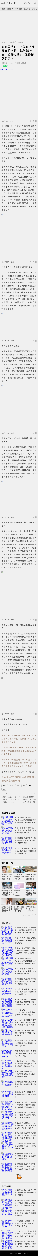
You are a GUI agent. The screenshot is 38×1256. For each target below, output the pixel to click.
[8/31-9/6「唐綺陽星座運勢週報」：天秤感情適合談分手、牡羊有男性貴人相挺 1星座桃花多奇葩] (7, 1023)
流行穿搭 (18, 9)
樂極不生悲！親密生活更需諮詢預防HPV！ (30, 893)
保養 (11, 786)
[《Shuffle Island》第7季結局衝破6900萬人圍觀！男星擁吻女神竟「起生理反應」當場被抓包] (7, 1234)
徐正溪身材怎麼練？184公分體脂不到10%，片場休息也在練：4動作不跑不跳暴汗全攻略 (25, 1126)
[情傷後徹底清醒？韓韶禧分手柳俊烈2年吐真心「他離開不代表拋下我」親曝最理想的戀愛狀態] (7, 1167)
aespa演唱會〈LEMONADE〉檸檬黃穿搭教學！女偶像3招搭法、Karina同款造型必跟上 (25, 1013)
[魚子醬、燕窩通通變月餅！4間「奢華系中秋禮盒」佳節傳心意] (7, 1033)
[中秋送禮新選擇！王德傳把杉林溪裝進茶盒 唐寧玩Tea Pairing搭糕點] (7, 1043)
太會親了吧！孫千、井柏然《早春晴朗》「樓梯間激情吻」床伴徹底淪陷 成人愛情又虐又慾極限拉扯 (25, 1106)
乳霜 (24, 786)
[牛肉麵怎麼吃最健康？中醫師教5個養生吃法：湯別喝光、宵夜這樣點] (7, 841)
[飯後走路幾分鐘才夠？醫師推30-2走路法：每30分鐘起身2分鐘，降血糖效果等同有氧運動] (7, 930)
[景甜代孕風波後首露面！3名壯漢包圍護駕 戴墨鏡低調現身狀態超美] (7, 1156)
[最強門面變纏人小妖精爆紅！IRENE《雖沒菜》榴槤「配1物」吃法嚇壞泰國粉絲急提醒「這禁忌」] (7, 1244)
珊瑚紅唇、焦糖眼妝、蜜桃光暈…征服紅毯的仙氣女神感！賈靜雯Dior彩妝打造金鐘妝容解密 (19, 738)
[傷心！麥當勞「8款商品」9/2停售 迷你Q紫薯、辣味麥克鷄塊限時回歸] (7, 830)
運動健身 (21, 42)
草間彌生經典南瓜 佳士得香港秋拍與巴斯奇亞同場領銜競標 (25, 1084)
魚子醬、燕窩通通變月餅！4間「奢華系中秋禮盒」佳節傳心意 (18, 909)
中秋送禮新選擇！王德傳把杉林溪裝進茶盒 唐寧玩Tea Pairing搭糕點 (25, 1043)
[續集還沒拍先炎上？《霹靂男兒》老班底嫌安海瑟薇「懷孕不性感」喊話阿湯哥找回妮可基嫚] (7, 1002)
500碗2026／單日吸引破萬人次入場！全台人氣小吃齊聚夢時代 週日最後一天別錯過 (18, 876)
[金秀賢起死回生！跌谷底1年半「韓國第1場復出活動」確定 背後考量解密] (7, 1115)
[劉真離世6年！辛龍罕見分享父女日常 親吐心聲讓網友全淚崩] (7, 1213)
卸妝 (30, 786)
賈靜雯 (4, 786)
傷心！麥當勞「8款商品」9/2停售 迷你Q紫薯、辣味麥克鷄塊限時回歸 (25, 830)
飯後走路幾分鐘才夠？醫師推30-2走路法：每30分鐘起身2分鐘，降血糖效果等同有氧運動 (25, 931)
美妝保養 (26, 9)
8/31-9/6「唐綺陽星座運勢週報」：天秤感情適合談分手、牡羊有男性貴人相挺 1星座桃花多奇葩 (25, 1024)
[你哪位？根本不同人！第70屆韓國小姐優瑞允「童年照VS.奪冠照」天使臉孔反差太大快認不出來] (7, 951)
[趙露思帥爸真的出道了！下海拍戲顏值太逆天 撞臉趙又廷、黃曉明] (7, 1193)
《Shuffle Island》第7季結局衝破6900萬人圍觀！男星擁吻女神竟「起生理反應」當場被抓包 (25, 1235)
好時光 (34, 9)
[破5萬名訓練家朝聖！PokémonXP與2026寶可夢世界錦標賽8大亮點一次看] (7, 820)
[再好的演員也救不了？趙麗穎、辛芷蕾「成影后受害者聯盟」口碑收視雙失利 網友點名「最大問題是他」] (7, 1136)
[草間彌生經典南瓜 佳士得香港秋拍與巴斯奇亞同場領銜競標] (7, 1084)
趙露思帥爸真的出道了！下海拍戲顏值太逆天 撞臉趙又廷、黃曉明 (25, 1192)
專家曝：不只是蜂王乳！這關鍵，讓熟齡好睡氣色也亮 (6, 876)
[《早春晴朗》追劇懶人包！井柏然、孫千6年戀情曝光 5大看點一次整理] (7, 1224)
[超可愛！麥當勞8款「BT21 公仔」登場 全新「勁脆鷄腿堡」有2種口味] (7, 851)
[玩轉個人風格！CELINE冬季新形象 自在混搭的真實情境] (7, 1095)
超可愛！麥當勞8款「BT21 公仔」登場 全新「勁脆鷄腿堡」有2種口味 (25, 850)
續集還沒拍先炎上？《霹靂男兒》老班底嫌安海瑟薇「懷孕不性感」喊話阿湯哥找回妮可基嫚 (25, 1003)
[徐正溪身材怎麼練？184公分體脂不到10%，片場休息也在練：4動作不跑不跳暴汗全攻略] (7, 1126)
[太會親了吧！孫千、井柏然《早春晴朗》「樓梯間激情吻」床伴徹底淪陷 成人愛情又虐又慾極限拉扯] (7, 1105)
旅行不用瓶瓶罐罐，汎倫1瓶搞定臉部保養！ (30, 876)
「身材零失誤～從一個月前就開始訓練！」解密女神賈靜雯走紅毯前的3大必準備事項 (19, 750)
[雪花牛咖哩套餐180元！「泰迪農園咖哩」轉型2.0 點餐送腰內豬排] (7, 1074)
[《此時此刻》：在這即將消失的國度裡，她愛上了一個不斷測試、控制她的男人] (7, 1064)
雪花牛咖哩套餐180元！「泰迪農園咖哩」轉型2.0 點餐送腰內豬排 (26, 1074)
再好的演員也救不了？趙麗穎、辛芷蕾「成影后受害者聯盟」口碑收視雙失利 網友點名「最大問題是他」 (25, 1137)
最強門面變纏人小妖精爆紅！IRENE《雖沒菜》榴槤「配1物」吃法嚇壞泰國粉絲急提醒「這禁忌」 (25, 1245)
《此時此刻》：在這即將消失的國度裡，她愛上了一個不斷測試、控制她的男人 (25, 1063)
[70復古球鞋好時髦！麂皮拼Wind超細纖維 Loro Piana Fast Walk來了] (7, 1054)
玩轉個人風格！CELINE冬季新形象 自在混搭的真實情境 (25, 1094)
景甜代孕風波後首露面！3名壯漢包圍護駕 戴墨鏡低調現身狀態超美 (25, 1156)
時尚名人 (9, 9)
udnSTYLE (4, 42)
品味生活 (13, 42)
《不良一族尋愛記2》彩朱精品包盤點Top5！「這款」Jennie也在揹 (25, 1145)
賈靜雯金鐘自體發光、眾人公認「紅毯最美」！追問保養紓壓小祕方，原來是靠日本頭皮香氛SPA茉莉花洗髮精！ (19, 762)
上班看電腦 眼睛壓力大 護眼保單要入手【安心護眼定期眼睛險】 (6, 909)
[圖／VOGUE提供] (19, 94)
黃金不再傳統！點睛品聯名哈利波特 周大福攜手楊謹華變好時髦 (25, 940)
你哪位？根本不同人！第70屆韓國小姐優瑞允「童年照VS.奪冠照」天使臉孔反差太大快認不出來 (26, 952)
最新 (3, 9)
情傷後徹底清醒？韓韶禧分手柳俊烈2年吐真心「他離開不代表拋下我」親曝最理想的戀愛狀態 (25, 1167)
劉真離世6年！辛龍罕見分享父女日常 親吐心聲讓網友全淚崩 (25, 1213)
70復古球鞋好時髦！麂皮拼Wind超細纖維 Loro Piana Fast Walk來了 (25, 1053)
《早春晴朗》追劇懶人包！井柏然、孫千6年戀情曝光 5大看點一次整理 (26, 1223)
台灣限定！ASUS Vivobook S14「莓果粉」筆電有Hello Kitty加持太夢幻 (18, 893)
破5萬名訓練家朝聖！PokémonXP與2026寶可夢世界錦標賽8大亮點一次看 (25, 820)
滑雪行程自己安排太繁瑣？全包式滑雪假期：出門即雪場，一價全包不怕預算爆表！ (6, 893)
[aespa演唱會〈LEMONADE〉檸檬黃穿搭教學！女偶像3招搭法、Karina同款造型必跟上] (7, 1013)
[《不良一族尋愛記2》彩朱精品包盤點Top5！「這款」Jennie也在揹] (7, 1146)
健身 (4, 789)
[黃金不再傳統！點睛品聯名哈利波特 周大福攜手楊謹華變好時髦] (7, 941)
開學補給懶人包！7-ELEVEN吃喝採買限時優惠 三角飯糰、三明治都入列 (30, 909)
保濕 (18, 786)
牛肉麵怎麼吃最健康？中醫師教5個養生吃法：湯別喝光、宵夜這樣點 (25, 840)
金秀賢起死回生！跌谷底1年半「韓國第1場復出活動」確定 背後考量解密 (25, 1115)
